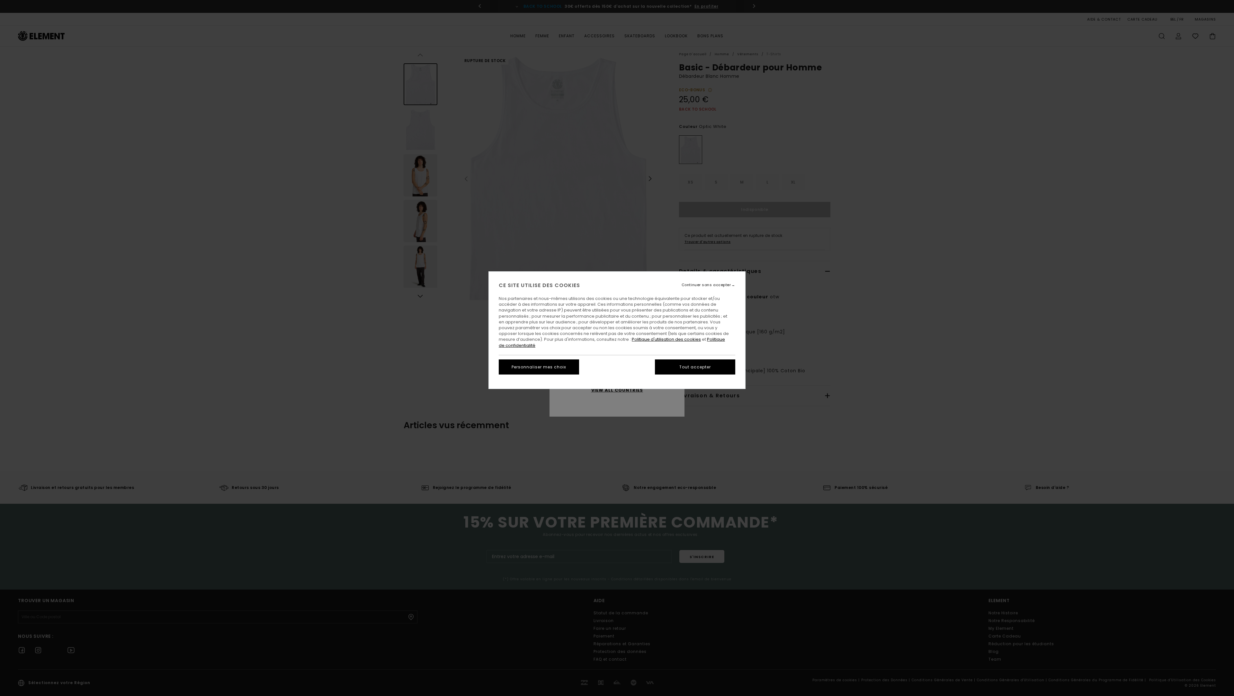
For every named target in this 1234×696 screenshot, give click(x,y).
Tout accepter (695, 367)
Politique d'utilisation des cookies (666, 339)
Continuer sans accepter (706, 285)
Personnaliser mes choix (539, 367)
